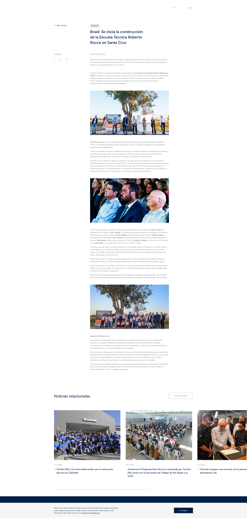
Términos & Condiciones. (91, 513)
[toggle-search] (182, 8)
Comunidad (95, 25)
